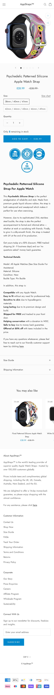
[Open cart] (50, 4)
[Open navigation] (4, 4)
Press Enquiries (10, 583)
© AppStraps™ (27, 663)
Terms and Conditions (13, 552)
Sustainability (9, 604)
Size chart (46, 95)
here (21, 346)
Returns (6, 557)
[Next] (38, 67)
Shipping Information (13, 369)
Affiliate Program (11, 594)
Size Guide (8, 360)
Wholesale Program (12, 598)
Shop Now (8, 527)
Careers (7, 588)
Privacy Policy (9, 562)
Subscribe (14, 642)
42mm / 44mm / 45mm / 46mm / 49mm (25, 109)
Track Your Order (11, 542)
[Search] (45, 4)
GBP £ (25, 657)
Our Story (7, 578)
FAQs (5, 537)
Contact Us (8, 522)
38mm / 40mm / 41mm (16, 101)
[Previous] (15, 67)
